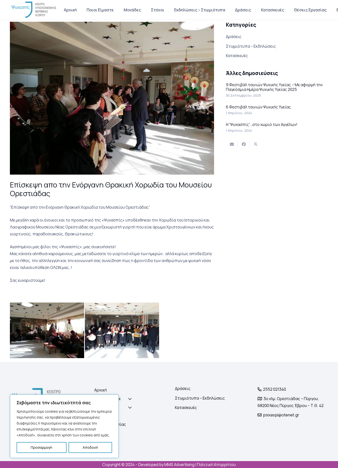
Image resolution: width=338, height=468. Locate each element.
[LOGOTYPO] (34, 10)
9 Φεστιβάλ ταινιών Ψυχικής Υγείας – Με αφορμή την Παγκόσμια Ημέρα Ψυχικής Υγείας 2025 (274, 87)
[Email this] (232, 144)
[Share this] (244, 144)
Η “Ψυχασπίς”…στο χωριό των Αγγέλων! (261, 124)
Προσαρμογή (41, 447)
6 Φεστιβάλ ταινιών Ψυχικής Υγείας (258, 107)
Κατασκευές (237, 55)
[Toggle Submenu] (123, 398)
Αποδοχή (90, 447)
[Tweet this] (256, 144)
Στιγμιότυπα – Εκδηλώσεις (251, 46)
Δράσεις (233, 36)
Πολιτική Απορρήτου (216, 464)
